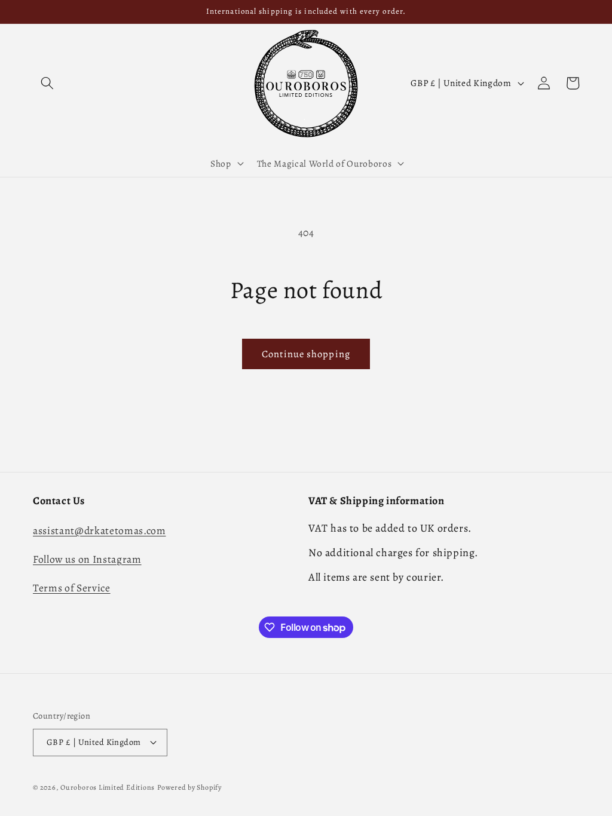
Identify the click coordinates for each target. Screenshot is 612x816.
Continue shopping (306, 354)
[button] (47, 83)
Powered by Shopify (189, 787)
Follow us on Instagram (87, 559)
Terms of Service (72, 588)
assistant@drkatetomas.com (99, 530)
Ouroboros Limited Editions (107, 787)
